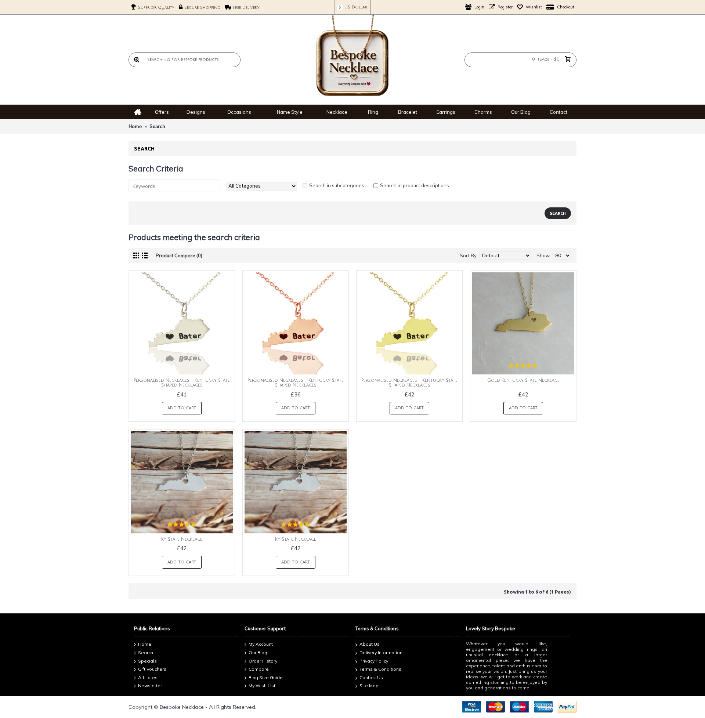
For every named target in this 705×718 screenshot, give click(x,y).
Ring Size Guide (266, 677)
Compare (259, 669)
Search (157, 126)
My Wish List (262, 686)
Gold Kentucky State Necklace (523, 380)
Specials (147, 661)
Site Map (369, 686)
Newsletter (150, 686)
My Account (261, 644)
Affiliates (148, 677)
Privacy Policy (373, 661)
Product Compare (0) (179, 255)
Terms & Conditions (380, 669)
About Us (369, 644)
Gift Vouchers (152, 669)
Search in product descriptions (414, 185)
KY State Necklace (181, 539)
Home (135, 126)
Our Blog (258, 652)
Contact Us (371, 677)
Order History (263, 661)
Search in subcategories (336, 185)
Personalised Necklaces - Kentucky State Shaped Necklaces (182, 383)
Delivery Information (380, 652)
